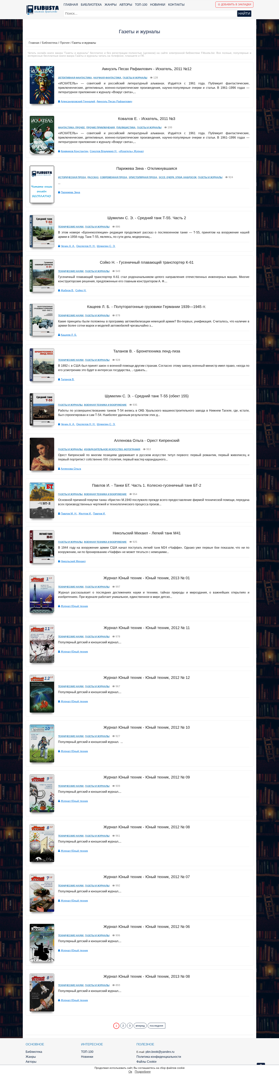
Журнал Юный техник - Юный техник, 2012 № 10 (146, 727)
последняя (156, 1025)
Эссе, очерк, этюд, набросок (177, 177)
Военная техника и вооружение (105, 405)
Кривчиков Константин (74, 151)
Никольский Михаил (73, 561)
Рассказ (93, 177)
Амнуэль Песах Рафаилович (114, 101)
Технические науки (71, 226)
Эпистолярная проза (143, 177)
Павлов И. (99, 513)
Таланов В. (67, 379)
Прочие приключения (100, 127)
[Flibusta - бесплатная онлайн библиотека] (42, 10)
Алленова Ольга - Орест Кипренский (146, 440)
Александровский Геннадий (78, 101)
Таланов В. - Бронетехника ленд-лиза (146, 351)
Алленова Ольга (71, 468)
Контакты (176, 4)
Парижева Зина (70, 192)
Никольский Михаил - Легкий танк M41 (147, 533)
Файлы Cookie (146, 1061)
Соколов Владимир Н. (103, 151)
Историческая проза (72, 177)
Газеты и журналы (135, 77)
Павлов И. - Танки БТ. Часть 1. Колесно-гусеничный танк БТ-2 (146, 485)
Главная (71, 4)
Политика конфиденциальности (158, 1056)
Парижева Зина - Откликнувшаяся (146, 168)
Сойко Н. (80, 290)
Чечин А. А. (68, 246)
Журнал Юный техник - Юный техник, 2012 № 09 (146, 777)
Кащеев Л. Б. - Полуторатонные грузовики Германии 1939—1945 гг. (146, 307)
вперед (140, 1025)
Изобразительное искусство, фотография (112, 449)
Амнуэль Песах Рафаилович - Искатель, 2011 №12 (147, 69)
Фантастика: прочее (71, 127)
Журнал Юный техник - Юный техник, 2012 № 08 (146, 827)
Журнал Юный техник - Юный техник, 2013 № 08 (146, 976)
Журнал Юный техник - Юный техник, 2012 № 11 (147, 628)
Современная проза (113, 177)
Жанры (111, 4)
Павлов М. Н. (69, 513)
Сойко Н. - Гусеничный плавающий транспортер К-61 (147, 262)
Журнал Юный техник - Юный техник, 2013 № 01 (146, 578)
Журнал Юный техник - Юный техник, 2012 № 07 (146, 877)
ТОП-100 (141, 4)
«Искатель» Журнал (131, 151)
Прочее (65, 42)
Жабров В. (67, 290)
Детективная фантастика (75, 77)
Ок (130, 1071)
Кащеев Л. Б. (69, 334)
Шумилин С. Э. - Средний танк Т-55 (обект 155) (147, 396)
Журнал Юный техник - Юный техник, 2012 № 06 (146, 926)
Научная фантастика (107, 77)
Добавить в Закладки (236, 4)
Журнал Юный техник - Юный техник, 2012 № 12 (146, 677)
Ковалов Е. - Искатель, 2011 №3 (146, 119)
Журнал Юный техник (74, 606)
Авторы (125, 4)
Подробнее (143, 1071)
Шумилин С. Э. (106, 246)
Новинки (157, 4)
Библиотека (91, 4)
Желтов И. (85, 513)
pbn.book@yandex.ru (160, 1051)
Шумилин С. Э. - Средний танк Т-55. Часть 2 (146, 218)
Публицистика (126, 127)
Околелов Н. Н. (85, 246)
